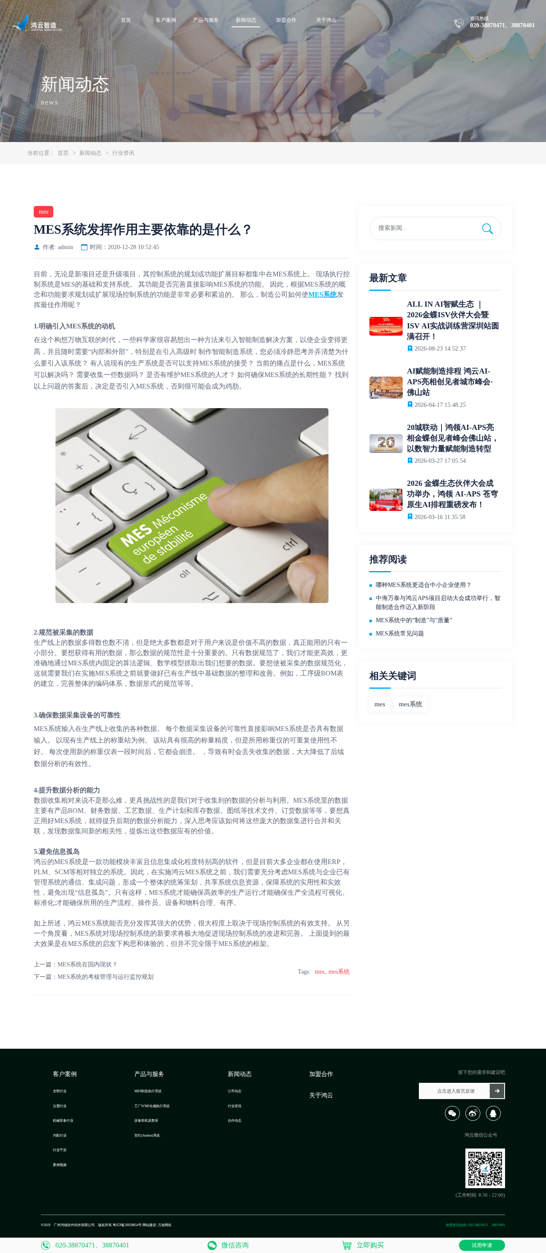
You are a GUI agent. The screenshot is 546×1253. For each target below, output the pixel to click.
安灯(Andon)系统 (147, 1135)
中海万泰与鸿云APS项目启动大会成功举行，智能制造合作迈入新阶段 (438, 602)
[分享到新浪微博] (475, 1119)
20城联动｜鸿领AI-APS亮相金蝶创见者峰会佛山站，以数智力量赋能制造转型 (453, 438)
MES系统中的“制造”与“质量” (414, 620)
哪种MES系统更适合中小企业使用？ (424, 585)
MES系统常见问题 (400, 633)
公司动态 (234, 1091)
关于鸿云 (321, 1095)
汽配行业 (60, 1135)
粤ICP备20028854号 (127, 1225)
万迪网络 (164, 1225)
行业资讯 (123, 153)
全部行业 (60, 1091)
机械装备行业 (63, 1120)
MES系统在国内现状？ (88, 964)
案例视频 (60, 1165)
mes (319, 972)
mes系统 (339, 972)
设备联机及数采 (146, 1120)
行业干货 (60, 1150)
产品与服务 (149, 1074)
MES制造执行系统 (148, 1091)
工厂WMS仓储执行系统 (152, 1106)
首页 (63, 153)
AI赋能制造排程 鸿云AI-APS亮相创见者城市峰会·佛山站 (450, 382)
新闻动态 (90, 153)
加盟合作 (321, 1074)
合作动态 (234, 1120)
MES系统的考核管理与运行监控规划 (106, 977)
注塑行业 (60, 1106)
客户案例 (65, 1074)
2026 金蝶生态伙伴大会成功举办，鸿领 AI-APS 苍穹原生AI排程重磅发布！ (452, 494)
